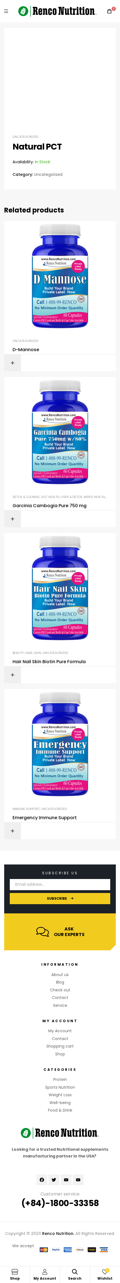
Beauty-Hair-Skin (27, 653)
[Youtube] (66, 1180)
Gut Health (50, 497)
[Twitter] (54, 1180)
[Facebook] (42, 1180)
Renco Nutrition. (58, 1233)
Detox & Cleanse (26, 497)
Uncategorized (25, 136)
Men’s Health (94, 497)
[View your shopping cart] (109, 11)
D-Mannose (26, 350)
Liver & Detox (71, 497)
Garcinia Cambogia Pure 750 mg (50, 506)
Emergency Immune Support (45, 818)
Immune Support (26, 809)
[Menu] (6, 11)
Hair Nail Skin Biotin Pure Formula (49, 662)
